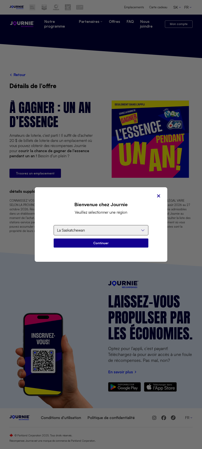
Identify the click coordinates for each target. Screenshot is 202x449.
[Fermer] (158, 196)
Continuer (101, 243)
